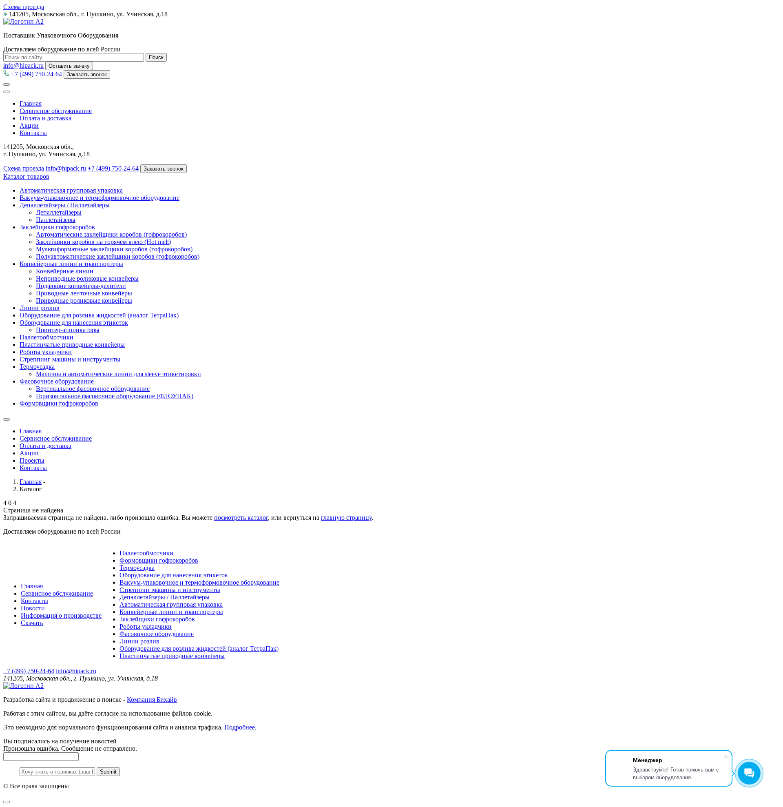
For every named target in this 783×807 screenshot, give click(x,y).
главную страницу (346, 517)
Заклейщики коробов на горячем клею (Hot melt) (103, 241)
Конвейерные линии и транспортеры (71, 263)
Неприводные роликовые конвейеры (87, 278)
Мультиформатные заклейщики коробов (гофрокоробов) (114, 249)
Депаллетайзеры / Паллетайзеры (65, 205)
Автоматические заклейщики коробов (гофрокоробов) (111, 234)
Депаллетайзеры (59, 212)
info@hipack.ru (23, 65)
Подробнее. (240, 727)
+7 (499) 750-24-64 (35, 74)
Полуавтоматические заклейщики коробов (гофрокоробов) (117, 256)
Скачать (32, 622)
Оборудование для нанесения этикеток (74, 322)
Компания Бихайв (152, 699)
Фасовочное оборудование (57, 381)
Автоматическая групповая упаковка (71, 190)
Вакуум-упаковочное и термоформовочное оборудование (99, 197)
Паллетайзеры (55, 219)
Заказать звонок (87, 74)
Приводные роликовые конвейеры (84, 300)
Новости (33, 608)
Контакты (33, 132)
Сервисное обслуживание (56, 110)
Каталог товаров (26, 176)
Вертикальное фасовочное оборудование (93, 388)
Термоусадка (37, 366)
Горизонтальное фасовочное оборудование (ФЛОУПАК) (114, 395)
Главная (31, 103)
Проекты (32, 460)
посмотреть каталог (241, 517)
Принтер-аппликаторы (68, 329)
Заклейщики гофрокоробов (57, 227)
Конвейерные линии (64, 271)
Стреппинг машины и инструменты (70, 359)
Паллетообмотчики (46, 337)
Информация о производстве (61, 615)
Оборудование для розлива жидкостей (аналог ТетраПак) (99, 315)
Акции (29, 125)
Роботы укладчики (46, 351)
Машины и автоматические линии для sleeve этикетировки (118, 373)
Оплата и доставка (45, 118)
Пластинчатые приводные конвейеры (72, 344)
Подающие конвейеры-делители (81, 285)
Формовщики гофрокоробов (59, 403)
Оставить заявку (69, 66)
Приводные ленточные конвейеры (84, 293)
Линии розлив (40, 307)
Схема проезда (23, 6)
